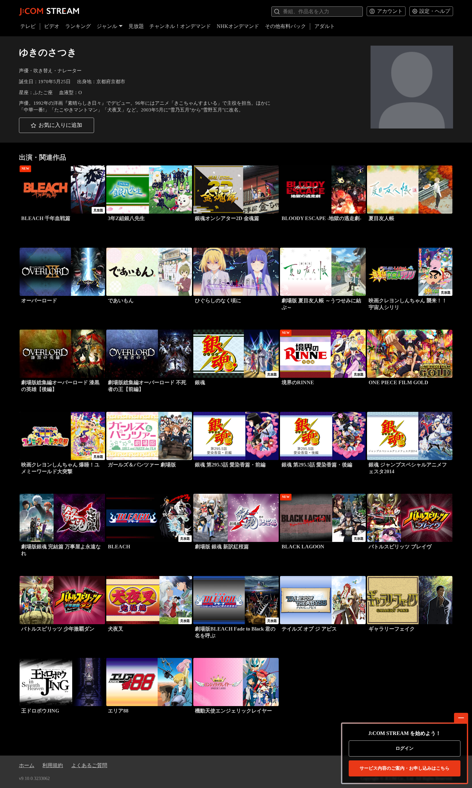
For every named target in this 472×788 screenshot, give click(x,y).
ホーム (26, 765)
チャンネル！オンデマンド (180, 26)
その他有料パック (285, 26)
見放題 (136, 26)
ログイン (405, 748)
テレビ (28, 26)
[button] (56, 125)
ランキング (78, 26)
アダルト (324, 26)
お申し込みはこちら (405, 768)
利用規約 (52, 765)
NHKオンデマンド (238, 26)
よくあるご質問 (89, 765)
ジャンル (107, 26)
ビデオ (51, 26)
